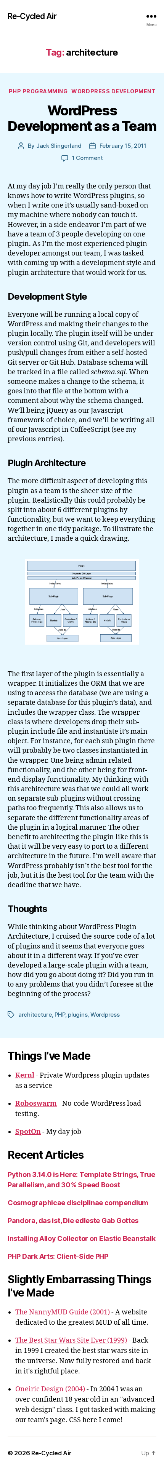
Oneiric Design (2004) (50, 1389)
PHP (60, 1014)
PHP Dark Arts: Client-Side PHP (58, 1256)
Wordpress (105, 1014)
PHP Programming (38, 91)
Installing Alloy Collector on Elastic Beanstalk (81, 1238)
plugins (77, 1014)
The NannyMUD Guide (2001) (62, 1312)
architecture (35, 1014)
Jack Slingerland (59, 145)
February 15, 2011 (123, 145)
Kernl (24, 1075)
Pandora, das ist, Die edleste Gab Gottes (73, 1221)
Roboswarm (36, 1103)
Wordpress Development (113, 91)
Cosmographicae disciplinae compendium (78, 1203)
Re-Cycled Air (32, 16)
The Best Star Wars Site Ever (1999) (71, 1340)
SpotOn (28, 1131)
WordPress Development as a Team (82, 118)
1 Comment (87, 157)
